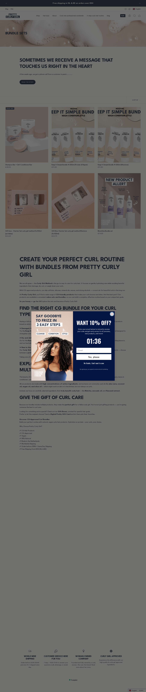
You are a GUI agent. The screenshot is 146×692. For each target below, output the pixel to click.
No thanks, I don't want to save (94, 363)
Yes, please (94, 357)
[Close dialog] (112, 314)
